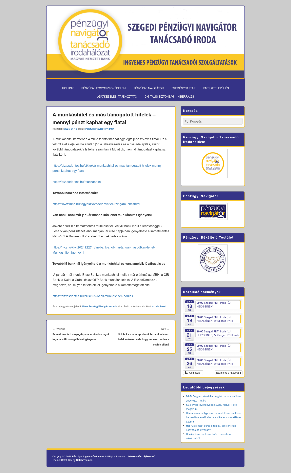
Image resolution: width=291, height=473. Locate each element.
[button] (193, 373)
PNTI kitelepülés (216, 88)
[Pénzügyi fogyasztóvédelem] (145, 76)
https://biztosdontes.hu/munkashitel (77, 181)
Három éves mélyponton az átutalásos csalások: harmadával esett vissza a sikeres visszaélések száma (214, 417)
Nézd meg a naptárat (227, 372)
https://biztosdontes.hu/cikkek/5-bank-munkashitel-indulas (92, 296)
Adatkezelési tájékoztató (117, 96)
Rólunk (68, 88)
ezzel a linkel (159, 306)
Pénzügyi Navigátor (148, 88)
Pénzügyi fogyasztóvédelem (103, 88)
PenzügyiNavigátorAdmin (99, 128)
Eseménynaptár (183, 88)
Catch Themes (84, 460)
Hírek (85, 306)
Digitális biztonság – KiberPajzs (169, 96)
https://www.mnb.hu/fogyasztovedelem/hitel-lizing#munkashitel (96, 204)
